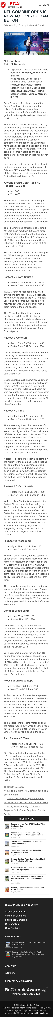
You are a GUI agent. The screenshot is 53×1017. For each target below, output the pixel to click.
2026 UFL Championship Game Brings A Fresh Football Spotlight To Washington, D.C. (27, 878)
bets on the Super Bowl (33, 142)
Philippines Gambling (16, 920)
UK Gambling (12, 924)
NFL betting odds (34, 791)
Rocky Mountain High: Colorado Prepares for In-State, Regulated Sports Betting (24, 810)
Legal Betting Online (30, 1005)
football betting (12, 176)
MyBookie (17, 136)
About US (10, 973)
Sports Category (15, 787)
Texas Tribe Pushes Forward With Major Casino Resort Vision (27, 851)
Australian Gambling (15, 911)
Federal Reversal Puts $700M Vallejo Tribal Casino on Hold (28, 825)
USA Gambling (12, 928)
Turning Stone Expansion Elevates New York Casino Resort (26, 843)
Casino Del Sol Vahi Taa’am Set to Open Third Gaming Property (26, 869)
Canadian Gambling (15, 915)
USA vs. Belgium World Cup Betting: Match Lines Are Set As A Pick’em (28, 860)
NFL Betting (17, 791)
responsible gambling (38, 1013)
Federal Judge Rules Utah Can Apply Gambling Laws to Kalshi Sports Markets (27, 834)
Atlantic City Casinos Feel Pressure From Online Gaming (27, 888)
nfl (8, 791)
